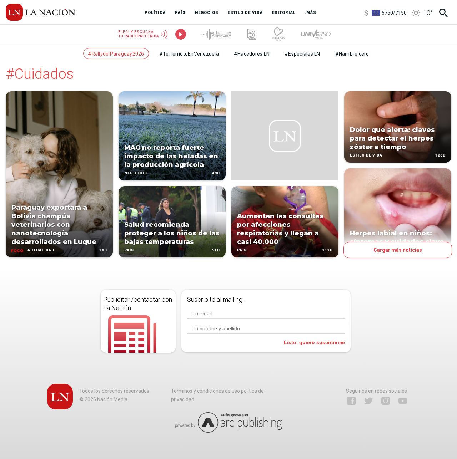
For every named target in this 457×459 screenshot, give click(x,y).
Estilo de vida (366, 155)
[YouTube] (402, 401)
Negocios (135, 173)
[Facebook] (351, 401)
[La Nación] (40, 12)
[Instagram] (385, 401)
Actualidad (40, 250)
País (129, 250)
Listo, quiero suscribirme (314, 342)
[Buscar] (443, 13)
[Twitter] (368, 401)
